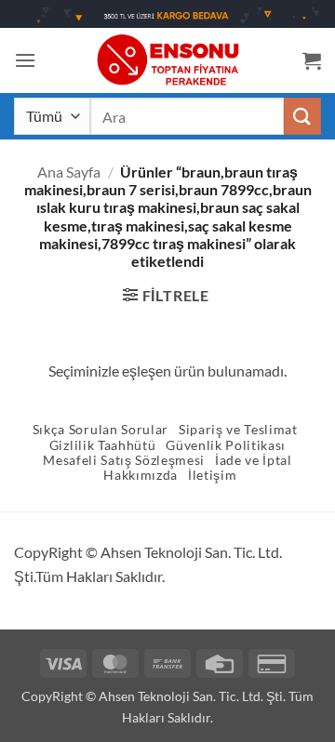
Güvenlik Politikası (226, 445)
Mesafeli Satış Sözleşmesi (124, 460)
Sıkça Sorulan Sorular (100, 429)
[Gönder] (302, 116)
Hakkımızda (140, 475)
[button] (25, 60)
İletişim (212, 475)
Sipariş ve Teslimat (238, 429)
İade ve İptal (253, 460)
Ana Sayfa (68, 171)
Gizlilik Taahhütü (102, 445)
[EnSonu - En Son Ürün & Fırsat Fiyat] (167, 60)
